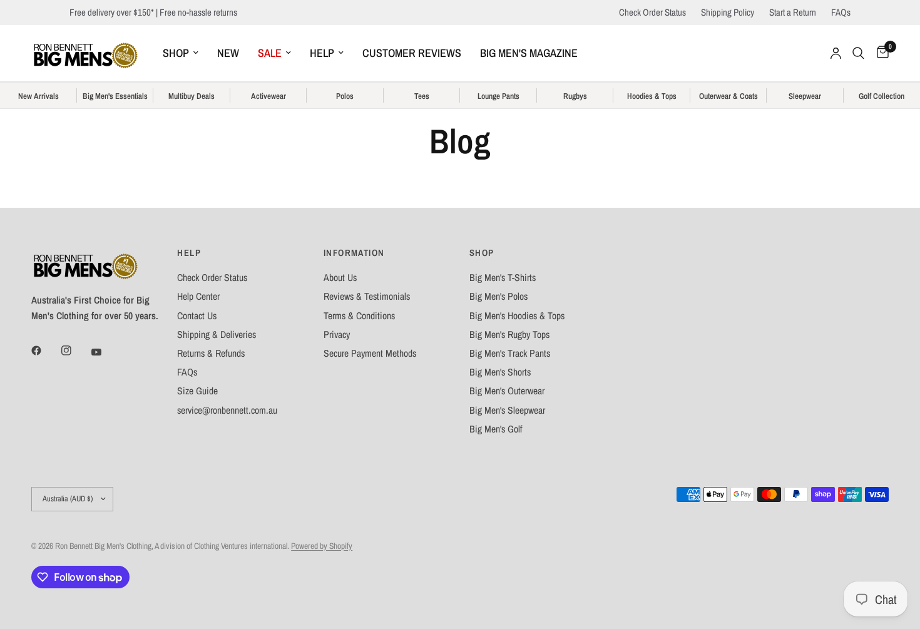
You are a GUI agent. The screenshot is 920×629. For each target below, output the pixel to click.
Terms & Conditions (359, 315)
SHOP (176, 53)
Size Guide (197, 390)
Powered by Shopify (321, 545)
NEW (228, 53)
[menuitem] (180, 53)
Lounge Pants (498, 96)
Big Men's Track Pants (509, 353)
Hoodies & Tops (652, 96)
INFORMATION (354, 253)
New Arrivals (38, 96)
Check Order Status (652, 12)
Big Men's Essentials (115, 96)
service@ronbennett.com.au (227, 410)
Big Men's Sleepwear (507, 410)
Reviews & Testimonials (367, 296)
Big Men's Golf (496, 429)
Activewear (268, 96)
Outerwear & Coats (728, 96)
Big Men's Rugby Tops (509, 334)
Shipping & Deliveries (216, 334)
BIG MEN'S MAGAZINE (529, 53)
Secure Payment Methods (370, 353)
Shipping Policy (727, 12)
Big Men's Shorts (500, 372)
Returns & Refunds (211, 353)
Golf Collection (881, 96)
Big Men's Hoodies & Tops (517, 315)
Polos (345, 96)
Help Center (198, 296)
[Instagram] (75, 350)
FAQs (841, 12)
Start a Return (792, 12)
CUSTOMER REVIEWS (411, 53)
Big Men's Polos (498, 296)
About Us (340, 277)
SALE (270, 53)
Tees (421, 96)
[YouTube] (105, 352)
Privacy (337, 334)
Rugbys (575, 96)
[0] (880, 53)
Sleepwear (805, 96)
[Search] (858, 53)
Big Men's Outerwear (506, 390)
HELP (322, 53)
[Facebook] (45, 350)
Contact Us (197, 315)
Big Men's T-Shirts (502, 277)
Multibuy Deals (191, 96)
